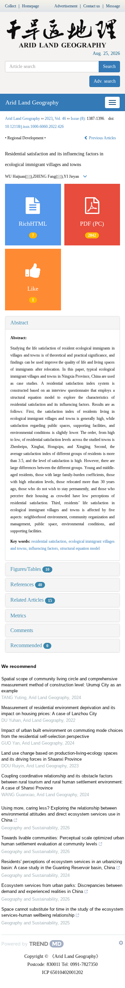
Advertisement (65, 6)
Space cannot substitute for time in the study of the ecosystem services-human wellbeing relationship (62, 912)
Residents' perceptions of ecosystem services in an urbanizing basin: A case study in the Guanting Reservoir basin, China (61, 864)
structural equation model (80, 548)
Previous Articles (102, 138)
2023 (49, 118)
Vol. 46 (60, 118)
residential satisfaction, (49, 541)
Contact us (91, 6)
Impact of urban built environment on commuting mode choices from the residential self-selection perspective (62, 733)
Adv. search (105, 81)
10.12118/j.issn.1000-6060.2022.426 (34, 126)
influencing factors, (44, 548)
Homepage (30, 6)
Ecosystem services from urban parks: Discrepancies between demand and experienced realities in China (61, 888)
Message (113, 6)
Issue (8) (78, 118)
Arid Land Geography (32, 102)
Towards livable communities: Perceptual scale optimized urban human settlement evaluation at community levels (62, 840)
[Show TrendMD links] (121, 942)
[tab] (62, 322)
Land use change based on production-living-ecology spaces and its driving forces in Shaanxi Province (59, 756)
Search (109, 66)
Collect (10, 6)
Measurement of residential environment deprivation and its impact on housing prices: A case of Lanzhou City (58, 710)
